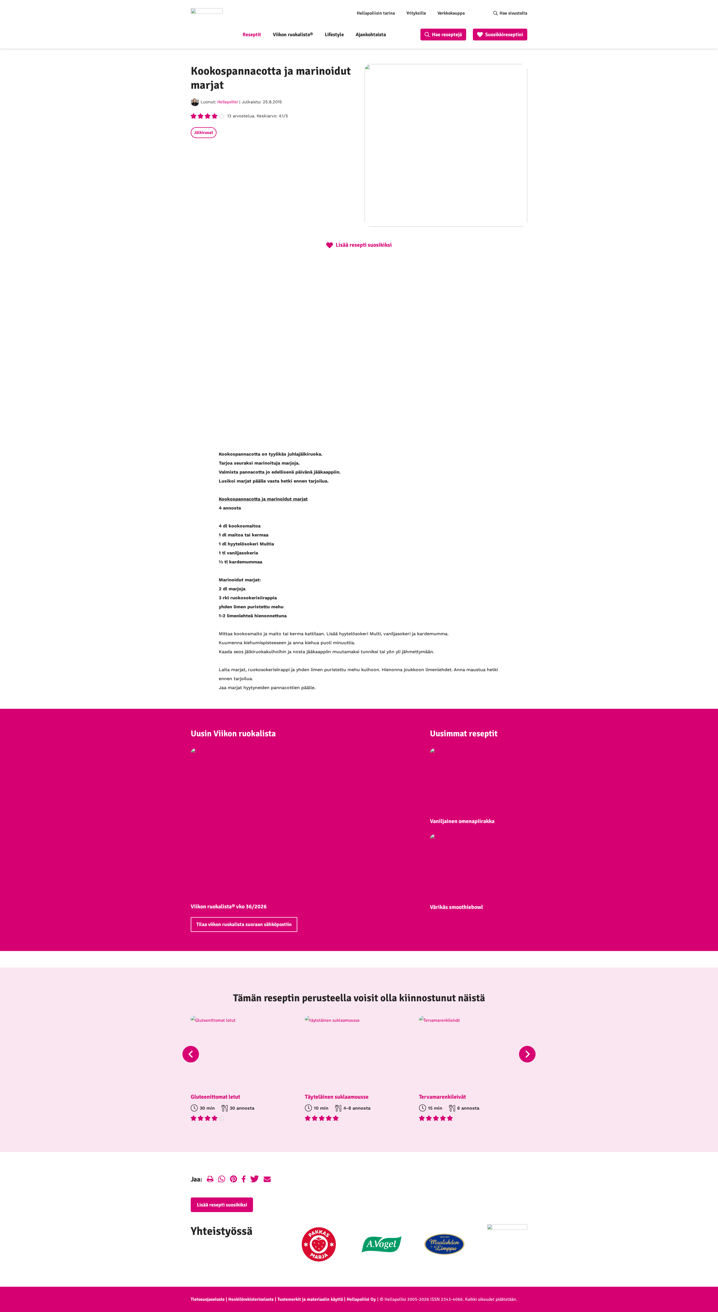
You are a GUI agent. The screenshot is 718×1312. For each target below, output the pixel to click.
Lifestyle (334, 34)
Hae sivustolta (513, 13)
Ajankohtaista (371, 34)
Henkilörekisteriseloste (251, 1299)
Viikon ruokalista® (293, 34)
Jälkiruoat (203, 132)
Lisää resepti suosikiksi (222, 1205)
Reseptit (252, 34)
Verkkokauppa (451, 13)
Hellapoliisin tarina (376, 13)
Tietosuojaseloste (208, 1299)
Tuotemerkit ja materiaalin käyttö (310, 1299)
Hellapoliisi (227, 101)
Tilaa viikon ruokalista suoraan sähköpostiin (244, 924)
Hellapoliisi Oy (361, 1299)
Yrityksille (416, 13)
